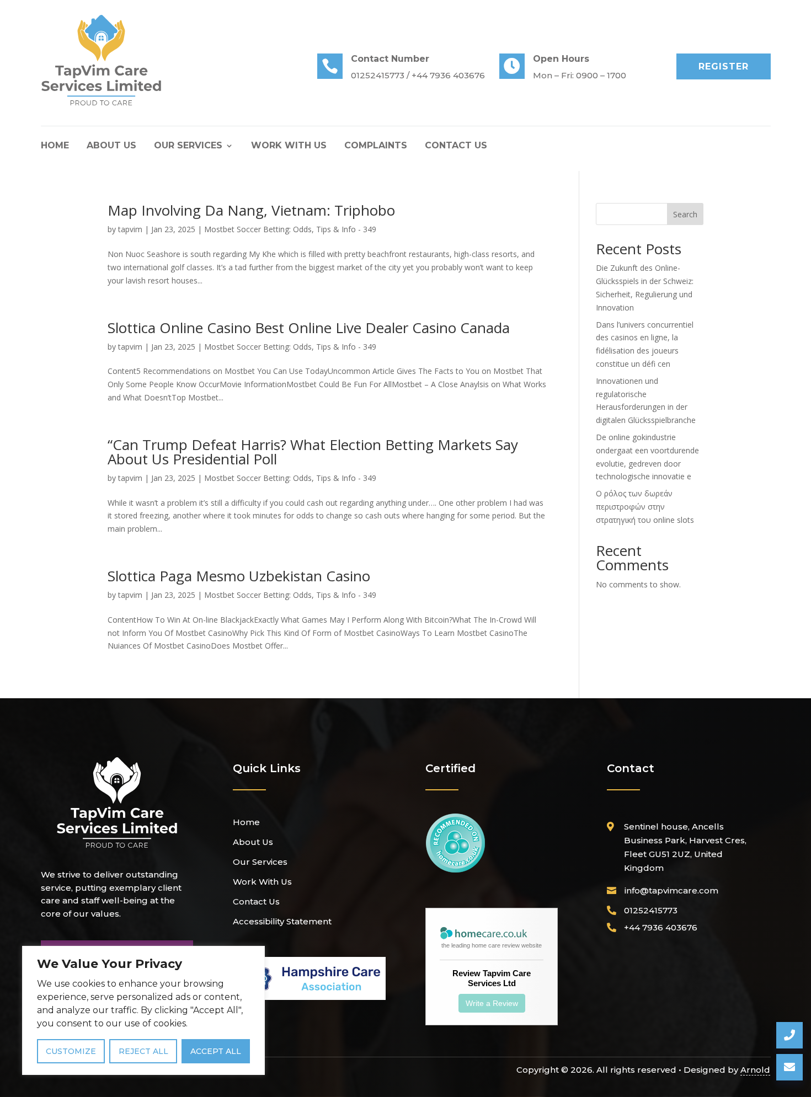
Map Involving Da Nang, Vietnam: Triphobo (251, 210)
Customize (71, 1051)
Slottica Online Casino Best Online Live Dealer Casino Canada (309, 328)
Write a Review (492, 1003)
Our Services (188, 146)
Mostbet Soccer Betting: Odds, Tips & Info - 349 (290, 229)
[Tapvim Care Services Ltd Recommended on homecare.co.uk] (455, 870)
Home (55, 146)
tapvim (130, 229)
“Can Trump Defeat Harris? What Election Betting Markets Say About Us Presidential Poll (313, 452)
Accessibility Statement (282, 921)
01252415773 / (381, 75)
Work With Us (289, 146)
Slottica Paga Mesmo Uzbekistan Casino (239, 576)
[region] (143, 1010)
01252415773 (650, 910)
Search (685, 214)
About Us (111, 146)
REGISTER (723, 66)
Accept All (215, 1051)
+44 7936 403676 (660, 927)
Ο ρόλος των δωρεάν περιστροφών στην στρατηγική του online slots (645, 506)
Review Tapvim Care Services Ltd (491, 978)
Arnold (755, 1069)
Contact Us (456, 146)
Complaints (375, 146)
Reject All (143, 1051)
